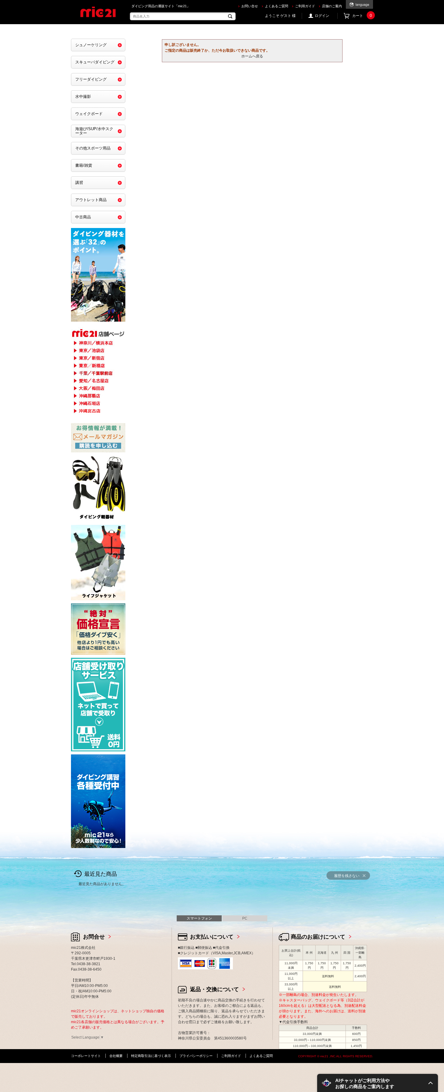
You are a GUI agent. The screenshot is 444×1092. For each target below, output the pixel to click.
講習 (79, 182)
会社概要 (116, 1056)
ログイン (322, 16)
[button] (377, 1083)
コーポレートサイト (86, 1056)
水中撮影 (83, 96)
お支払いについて (211, 937)
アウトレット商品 (91, 200)
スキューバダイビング (94, 62)
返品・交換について (214, 989)
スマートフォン (199, 918)
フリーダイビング (91, 79)
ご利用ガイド (305, 6)
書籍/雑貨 (83, 165)
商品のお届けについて (318, 937)
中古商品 (83, 217)
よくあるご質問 (276, 6)
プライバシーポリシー (196, 1056)
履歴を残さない (346, 876)
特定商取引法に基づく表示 (151, 1056)
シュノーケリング (91, 45)
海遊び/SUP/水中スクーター (94, 131)
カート (362, 15)
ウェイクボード (89, 113)
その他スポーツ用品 (93, 148)
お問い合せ (249, 6)
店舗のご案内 (332, 6)
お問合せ (94, 937)
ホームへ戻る (252, 56)
